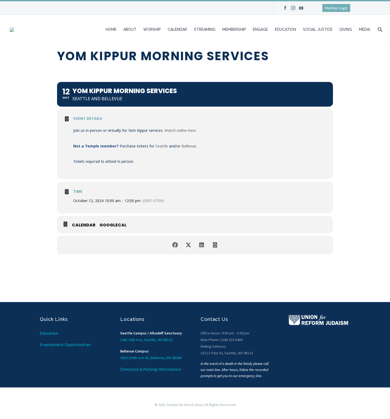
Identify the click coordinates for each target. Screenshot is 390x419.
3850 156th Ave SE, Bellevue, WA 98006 (150, 357)
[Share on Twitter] (188, 245)
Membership (234, 29)
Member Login (336, 8)
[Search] (379, 30)
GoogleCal (113, 225)
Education (285, 29)
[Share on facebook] (175, 245)
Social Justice (317, 29)
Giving (345, 29)
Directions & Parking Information (150, 369)
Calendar (177, 29)
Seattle (161, 146)
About (129, 29)
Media (364, 29)
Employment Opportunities (65, 344)
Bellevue (188, 146)
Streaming (204, 29)
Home (111, 29)
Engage (260, 29)
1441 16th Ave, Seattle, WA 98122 (146, 339)
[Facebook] (285, 10)
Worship (152, 29)
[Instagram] (293, 10)
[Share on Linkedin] (201, 245)
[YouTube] (301, 10)
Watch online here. (180, 130)
